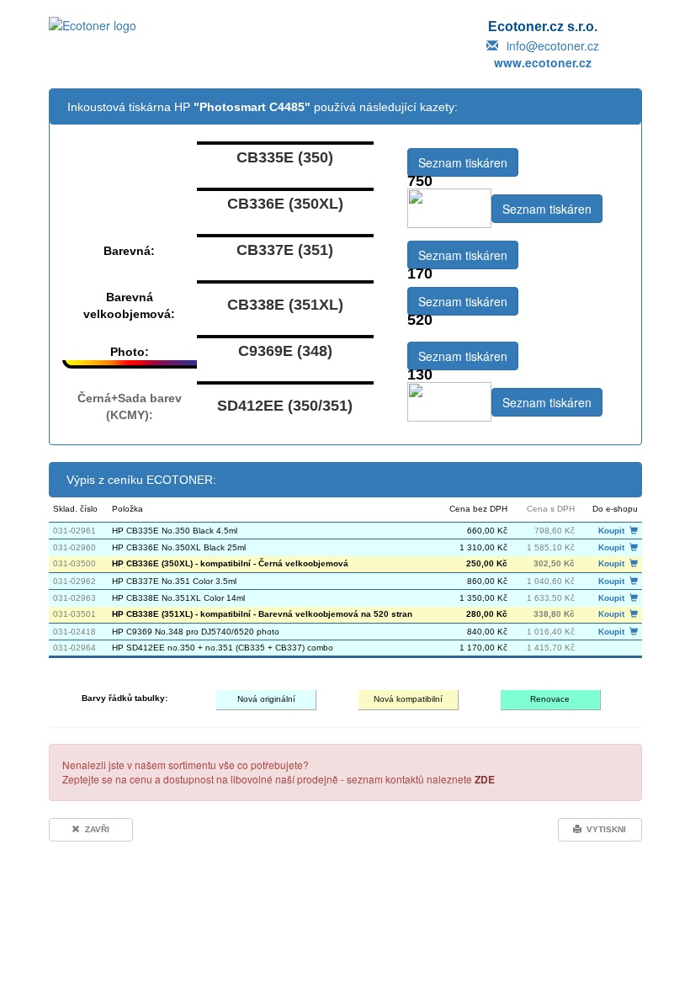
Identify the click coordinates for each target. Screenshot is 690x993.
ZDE (485, 779)
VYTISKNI (603, 829)
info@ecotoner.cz (553, 45)
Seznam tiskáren (462, 162)
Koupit (613, 530)
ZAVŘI (94, 829)
